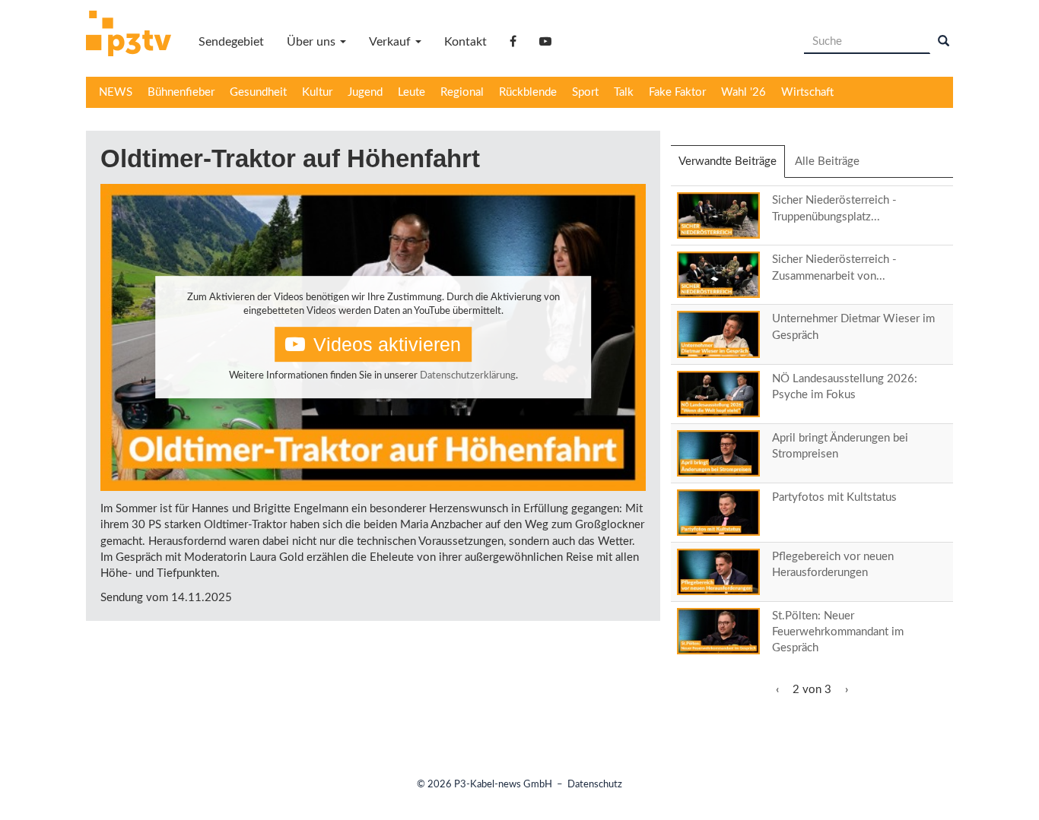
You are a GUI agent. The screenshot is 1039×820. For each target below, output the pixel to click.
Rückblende (528, 92)
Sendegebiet (231, 42)
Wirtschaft (807, 92)
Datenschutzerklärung (468, 376)
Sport (585, 92)
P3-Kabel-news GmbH (503, 785)
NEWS (115, 92)
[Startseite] (134, 35)
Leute (411, 92)
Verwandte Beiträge (731, 167)
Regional (462, 92)
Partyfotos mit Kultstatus (834, 497)
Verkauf (391, 42)
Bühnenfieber (181, 92)
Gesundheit (258, 92)
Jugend (365, 92)
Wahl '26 (743, 92)
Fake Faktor (677, 92)
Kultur (317, 92)
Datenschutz (594, 785)
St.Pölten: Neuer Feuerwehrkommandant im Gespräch (838, 632)
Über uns (312, 42)
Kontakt (465, 42)
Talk (624, 92)
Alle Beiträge (827, 161)
